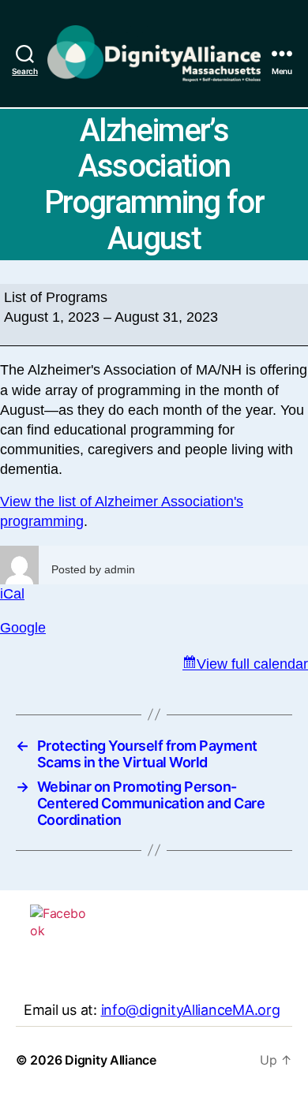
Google (23, 628)
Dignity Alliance (110, 1060)
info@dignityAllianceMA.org (190, 1010)
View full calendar (252, 664)
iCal (12, 594)
